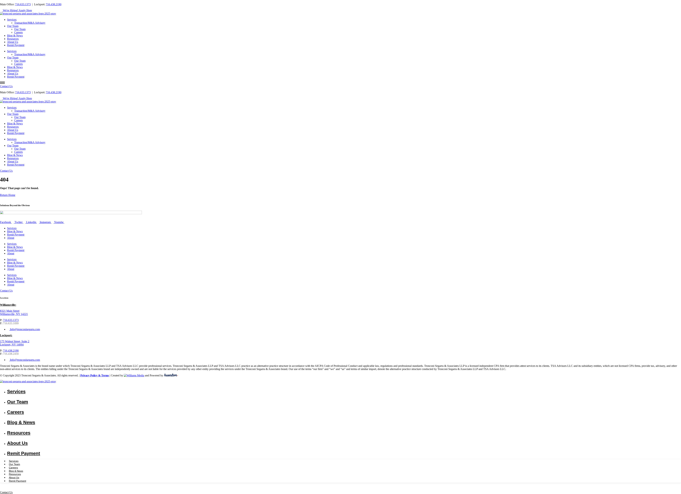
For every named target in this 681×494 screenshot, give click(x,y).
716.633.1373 (23, 4)
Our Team (12, 25)
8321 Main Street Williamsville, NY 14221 (14, 312)
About (10, 237)
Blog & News (15, 35)
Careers (18, 32)
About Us (12, 41)
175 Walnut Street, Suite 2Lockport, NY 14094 (14, 343)
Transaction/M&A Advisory (29, 22)
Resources (13, 38)
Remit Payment (15, 45)
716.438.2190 (53, 4)
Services (11, 19)
